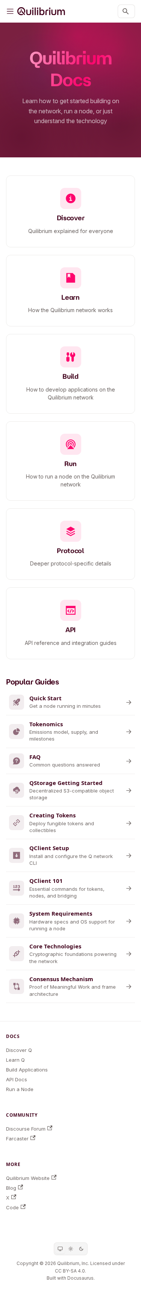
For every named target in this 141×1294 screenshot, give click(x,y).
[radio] (60, 1249)
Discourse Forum (25, 1129)
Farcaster (17, 1138)
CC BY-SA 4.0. (70, 1271)
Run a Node (19, 1089)
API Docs (16, 1079)
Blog (11, 1188)
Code (12, 1207)
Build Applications (27, 1070)
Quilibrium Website (28, 1178)
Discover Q (19, 1050)
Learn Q (15, 1060)
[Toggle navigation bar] (10, 11)
